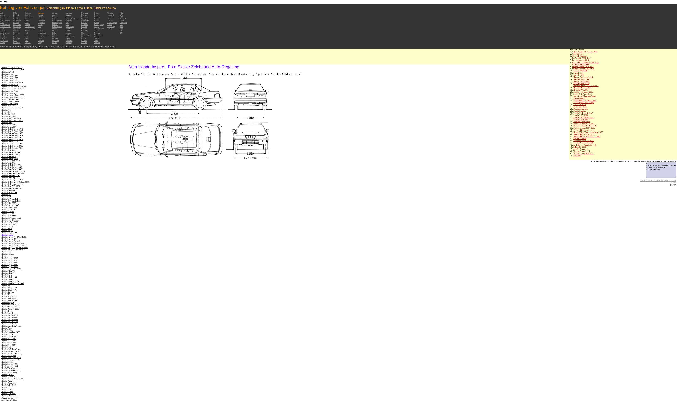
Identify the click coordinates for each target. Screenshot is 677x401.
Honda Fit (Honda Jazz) (11, 218)
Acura (2, 15)
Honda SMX (6, 347)
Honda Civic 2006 (8, 127)
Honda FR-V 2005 (9, 224)
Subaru (97, 33)
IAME (40, 25)
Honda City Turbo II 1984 (12, 120)
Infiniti (40, 30)
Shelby (97, 17)
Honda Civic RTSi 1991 (11, 165)
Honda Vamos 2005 (9, 377)
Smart (96, 23)
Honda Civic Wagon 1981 (12, 188)
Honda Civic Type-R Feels (12, 184)
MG (67, 23)
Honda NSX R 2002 (9, 300)
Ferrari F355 (578, 73)
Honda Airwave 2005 (10, 99)
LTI (53, 37)
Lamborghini (57, 23)
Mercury (69, 21)
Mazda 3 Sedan (579, 111)
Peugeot (84, 19)
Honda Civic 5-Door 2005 (12, 146)
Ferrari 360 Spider (580, 71)
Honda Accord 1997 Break (12, 82)
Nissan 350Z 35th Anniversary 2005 (588, 132)
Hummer (41, 21)
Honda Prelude (7, 313)
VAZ (121, 27)
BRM (15, 13)
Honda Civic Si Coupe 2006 (12, 173)
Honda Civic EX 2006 (10, 154)
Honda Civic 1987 (8, 125)
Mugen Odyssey (8, 398)
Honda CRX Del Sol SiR (11, 201)
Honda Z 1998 (7, 391)
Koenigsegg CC (579, 98)
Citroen (16, 30)
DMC (27, 23)
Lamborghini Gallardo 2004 (584, 100)
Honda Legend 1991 (9, 262)
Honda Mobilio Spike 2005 (12, 283)
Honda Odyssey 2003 (10, 307)
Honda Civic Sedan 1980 (11, 167)
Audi (2, 28)
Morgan (69, 28)
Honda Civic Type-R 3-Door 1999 (15, 182)
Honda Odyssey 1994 (10, 305)
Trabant (110, 15)
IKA (39, 28)
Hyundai (41, 23)
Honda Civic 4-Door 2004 (12, 135)
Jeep (40, 43)
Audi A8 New (577, 54)
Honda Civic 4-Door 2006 (12, 139)
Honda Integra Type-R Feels (12, 250)
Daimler (28, 13)
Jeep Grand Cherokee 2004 (584, 96)
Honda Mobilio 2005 (10, 281)
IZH (121, 17)
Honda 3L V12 (7, 72)
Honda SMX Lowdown (10, 349)
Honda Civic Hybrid (9, 159)
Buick (15, 17)
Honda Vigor (6, 381)
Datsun (28, 15)
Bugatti (16, 15)
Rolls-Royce (86, 35)
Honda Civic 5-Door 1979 (12, 144)
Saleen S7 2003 (579, 147)
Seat (96, 15)
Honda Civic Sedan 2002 (11, 169)
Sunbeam (98, 35)
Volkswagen (112, 23)
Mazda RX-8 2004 (580, 119)
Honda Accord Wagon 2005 (12, 97)
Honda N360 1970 (9, 288)
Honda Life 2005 (8, 271)
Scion (96, 13)
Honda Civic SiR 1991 (10, 175)
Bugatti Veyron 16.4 (580, 60)
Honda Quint (6, 328)
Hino (26, 41)
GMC (27, 39)
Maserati (55, 41)
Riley (83, 33)
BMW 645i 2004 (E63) (581, 58)
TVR (109, 19)
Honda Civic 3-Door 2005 (12, 131)
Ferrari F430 (578, 75)
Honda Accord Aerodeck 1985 (13, 87)
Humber (41, 19)
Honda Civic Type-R (9, 178)
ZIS (121, 33)
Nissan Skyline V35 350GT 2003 (586, 136)
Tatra (96, 41)
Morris (68, 30)
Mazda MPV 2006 (580, 115)
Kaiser (54, 17)
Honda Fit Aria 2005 (9, 222)
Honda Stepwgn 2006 (10, 360)
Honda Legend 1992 (9, 264)
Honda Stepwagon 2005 (11, 358)
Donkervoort (30, 27)
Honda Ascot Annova (10, 101)
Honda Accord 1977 (9, 78)
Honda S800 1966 (8, 343)
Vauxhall (110, 21)
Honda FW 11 (7, 226)
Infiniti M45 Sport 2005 (583, 92)
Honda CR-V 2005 (9, 192)
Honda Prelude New (9, 322)
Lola (54, 33)
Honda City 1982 (8, 114)
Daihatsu (16, 43)
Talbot (96, 39)
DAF (15, 41)
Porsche (84, 25)
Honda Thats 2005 (9, 368)
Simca (96, 19)
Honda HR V (6, 228)
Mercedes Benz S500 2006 (584, 128)
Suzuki (97, 37)
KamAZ (123, 19)
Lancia (55, 25)
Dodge (27, 25)
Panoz (84, 15)
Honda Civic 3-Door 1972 (12, 129)
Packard (69, 41)
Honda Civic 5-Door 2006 (12, 148)
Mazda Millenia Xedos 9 (583, 113)
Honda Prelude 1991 (9, 317)
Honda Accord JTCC (9, 91)
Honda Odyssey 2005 (10, 309)
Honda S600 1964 (8, 338)
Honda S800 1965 (8, 341)
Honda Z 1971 (7, 389)
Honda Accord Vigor (9, 93)
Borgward (4, 41)
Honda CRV (6, 195)
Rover (83, 37)
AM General (5, 21)
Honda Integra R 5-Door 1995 (13, 237)
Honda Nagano (7, 292)
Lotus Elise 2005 (580, 107)
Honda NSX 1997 (8, 298)
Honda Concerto (8, 190)
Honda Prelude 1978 (9, 315)
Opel (68, 39)
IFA (39, 27)
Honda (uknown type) (10, 396)
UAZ (121, 25)
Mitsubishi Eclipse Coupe (583, 130)
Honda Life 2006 (8, 273)
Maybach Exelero (580, 109)
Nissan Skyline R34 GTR (583, 134)
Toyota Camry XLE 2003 (583, 153)
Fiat (26, 33)
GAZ (121, 15)
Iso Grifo (41, 37)
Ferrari (27, 30)
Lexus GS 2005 (579, 105)
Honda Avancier (7, 106)
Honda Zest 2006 (8, 394)
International (43, 35)
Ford (26, 35)
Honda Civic (6, 123)
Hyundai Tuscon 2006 (582, 88)
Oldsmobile (70, 37)
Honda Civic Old (8, 163)
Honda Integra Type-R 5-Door (13, 245)
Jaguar (41, 41)
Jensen (55, 13)
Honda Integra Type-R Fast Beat (14, 247)
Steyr (96, 27)
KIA (53, 19)
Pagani (69, 43)
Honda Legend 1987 (9, 260)
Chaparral (17, 25)
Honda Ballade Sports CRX (12, 108)
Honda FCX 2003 (8, 216)
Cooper (16, 33)
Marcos (55, 39)
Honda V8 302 (7, 374)
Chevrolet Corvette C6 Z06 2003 (585, 62)
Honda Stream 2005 (9, 364)
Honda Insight (7, 231)
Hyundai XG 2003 (580, 90)
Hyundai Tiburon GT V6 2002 (586, 86)
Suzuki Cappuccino (581, 149)
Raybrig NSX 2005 (581, 83)
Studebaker (99, 28)
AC (1, 13)
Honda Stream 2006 (9, 366)
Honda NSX (6, 294)
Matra (54, 43)
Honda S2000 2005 (581, 81)
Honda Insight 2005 (9, 233)
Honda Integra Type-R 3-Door (13, 243)
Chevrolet (17, 27)
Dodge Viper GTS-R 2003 (583, 66)
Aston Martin (5, 27)
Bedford (3, 35)
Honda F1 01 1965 (9, 209)
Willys (109, 28)
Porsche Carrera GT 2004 (583, 141)
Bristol (2, 43)
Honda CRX (6, 197)
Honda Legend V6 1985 (11, 269)
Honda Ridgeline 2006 (10, 332)
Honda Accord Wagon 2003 (12, 95)
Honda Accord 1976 (9, 76)
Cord (15, 35)
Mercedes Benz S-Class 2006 (585, 126)
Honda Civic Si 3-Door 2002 (13, 171)
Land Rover (57, 27)
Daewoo (16, 39)
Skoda (97, 21)
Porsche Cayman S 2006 (583, 143)
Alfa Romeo (5, 17)
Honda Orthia (7, 311)
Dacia (15, 37)
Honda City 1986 (8, 116)
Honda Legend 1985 (9, 258)
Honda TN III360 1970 (11, 370)
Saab (83, 39)
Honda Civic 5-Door (9, 142)
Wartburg (111, 27)
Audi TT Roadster (579, 56)
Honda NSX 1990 (8, 296)
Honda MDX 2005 (9, 277)
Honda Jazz (6, 252)
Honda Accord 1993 (9, 80)
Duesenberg (30, 28)
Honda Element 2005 (10, 205)
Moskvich (123, 23)
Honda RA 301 (7, 330)
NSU (67, 35)
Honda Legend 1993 (9, 267)
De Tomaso (29, 17)
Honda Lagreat (7, 254)
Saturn (84, 43)
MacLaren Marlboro (581, 121)
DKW (27, 21)
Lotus (54, 35)
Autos (673, 183)
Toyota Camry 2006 (581, 151)
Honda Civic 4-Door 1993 (12, 133)
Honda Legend (7, 256)
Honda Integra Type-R (10, 241)
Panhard (84, 13)
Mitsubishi (70, 27)
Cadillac (16, 19)
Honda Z (5, 387)
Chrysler (16, 28)
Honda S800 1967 (8, 345)
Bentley (3, 37)
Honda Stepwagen (8, 355)
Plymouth (85, 21)
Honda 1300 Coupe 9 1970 (12, 70)
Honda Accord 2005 (581, 79)
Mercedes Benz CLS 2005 (583, 124)
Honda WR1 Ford (8, 385)
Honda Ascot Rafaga (9, 103)
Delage (28, 19)
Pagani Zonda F (579, 138)
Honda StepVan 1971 (10, 351)
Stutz (96, 30)
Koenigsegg (57, 21)
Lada (122, 21)
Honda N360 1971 (9, 290)
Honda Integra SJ (8, 239)
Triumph (110, 17)
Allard (2, 19)
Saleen (84, 41)
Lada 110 (577, 155)
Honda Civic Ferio (8, 156)
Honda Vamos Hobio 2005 (12, 379)
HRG (40, 17)
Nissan (68, 33)
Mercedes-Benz (72, 19)
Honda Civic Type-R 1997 (12, 180)
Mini (67, 25)
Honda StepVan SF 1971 (11, 353)
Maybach (69, 13)
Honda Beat (6, 110)
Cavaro (16, 23)
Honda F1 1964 (7, 211)
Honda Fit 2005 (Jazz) (10, 220)
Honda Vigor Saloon (9, 383)
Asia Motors (5, 25)
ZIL (121, 30)
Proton (84, 27)
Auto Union (5, 33)
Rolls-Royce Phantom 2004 (584, 145)
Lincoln (55, 30)
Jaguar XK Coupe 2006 (583, 94)
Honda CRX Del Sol (9, 199)
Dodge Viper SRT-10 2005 (583, 69)
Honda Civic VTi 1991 (10, 186)
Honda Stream (7, 362)
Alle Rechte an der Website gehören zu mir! (658, 181)
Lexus (54, 28)
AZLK (122, 13)
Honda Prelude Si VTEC (11, 326)
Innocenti (42, 33)
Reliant (84, 28)
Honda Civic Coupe (9, 150)
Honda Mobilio (7, 279)
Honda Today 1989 (9, 372)
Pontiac (84, 23)
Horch (40, 15)
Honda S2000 (7, 334)
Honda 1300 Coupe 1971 (11, 68)
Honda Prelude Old (9, 324)
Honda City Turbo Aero (11, 118)
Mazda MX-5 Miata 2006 (583, 117)
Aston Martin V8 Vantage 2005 (585, 52)
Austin (2, 30)
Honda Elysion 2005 (9, 207)
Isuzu (40, 39)
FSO (26, 37)
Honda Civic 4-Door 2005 (12, 137)
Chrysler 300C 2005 (580, 64)
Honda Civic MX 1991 (10, 161)
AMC (2, 23)
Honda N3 (5, 286)
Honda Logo (6, 275)
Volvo (109, 25)
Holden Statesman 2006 (583, 77)
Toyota (110, 13)
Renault (84, 30)
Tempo (97, 43)
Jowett (54, 15)
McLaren (69, 17)
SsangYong (99, 25)
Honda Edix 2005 (8, 203)
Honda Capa (6, 112)
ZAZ (121, 28)
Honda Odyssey (7, 302)
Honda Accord (7, 74)
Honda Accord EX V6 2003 (12, 89)
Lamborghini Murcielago (583, 102)
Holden (28, 43)
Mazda (68, 15)
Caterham (17, 21)
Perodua (84, 17)
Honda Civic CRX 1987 (11, 152)
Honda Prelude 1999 (9, 319)
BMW (2, 39)
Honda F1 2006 (7, 214)
